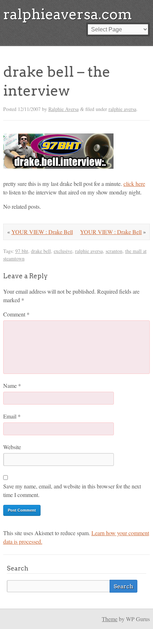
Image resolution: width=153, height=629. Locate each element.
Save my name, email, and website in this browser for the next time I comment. (72, 490)
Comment (16, 314)
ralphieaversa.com (67, 14)
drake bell (41, 251)
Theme (109, 619)
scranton (114, 251)
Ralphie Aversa (63, 109)
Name (12, 385)
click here (134, 183)
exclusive (63, 251)
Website (12, 447)
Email (12, 416)
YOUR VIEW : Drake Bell (111, 231)
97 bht (21, 251)
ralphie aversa (122, 109)
